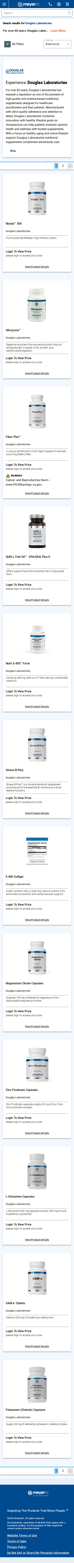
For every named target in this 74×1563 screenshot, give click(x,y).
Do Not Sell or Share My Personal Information (38, 1552)
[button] (4, 4)
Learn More (58, 30)
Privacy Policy (16, 1547)
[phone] (52, 4)
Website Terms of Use (22, 1535)
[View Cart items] (69, 4)
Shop (13, 150)
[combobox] (57, 44)
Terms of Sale (16, 1541)
